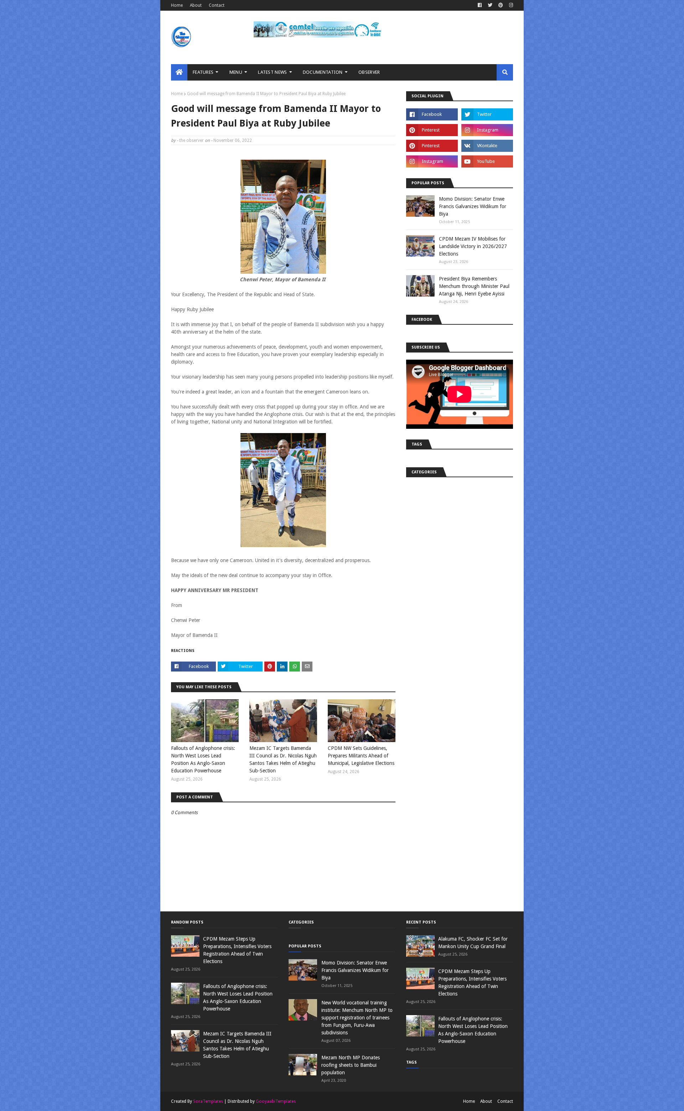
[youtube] (487, 161)
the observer (191, 140)
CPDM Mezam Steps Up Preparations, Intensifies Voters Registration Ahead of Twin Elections (237, 950)
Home (177, 5)
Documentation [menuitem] (323, 72)
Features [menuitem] (203, 72)
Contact (216, 5)
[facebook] (479, 5)
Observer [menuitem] (369, 72)
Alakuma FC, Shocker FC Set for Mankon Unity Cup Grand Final (473, 942)
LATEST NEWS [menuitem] (272, 72)
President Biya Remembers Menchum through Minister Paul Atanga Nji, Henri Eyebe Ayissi (474, 286)
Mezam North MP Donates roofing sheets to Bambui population (350, 1065)
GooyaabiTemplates (276, 1101)
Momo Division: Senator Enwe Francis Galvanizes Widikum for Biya (472, 206)
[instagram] (510, 5)
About (196, 5)
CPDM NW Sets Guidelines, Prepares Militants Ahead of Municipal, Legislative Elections (361, 755)
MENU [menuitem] (235, 72)
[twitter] (490, 5)
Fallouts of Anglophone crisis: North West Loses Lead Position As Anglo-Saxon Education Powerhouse (203, 759)
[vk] (487, 146)
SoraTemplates (208, 1101)
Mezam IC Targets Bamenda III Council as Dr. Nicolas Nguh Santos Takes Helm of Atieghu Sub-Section (283, 759)
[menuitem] (179, 72)
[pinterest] (501, 5)
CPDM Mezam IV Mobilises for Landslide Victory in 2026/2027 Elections (473, 246)
